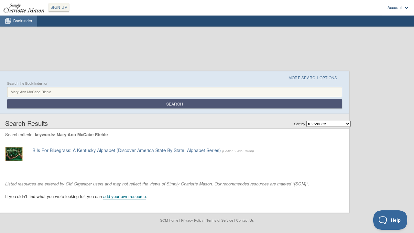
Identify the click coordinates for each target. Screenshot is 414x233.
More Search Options (313, 77)
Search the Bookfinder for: (28, 83)
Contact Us (245, 220)
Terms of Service (219, 220)
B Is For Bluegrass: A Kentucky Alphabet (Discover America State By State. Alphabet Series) (126, 150)
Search (174, 103)
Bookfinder (22, 20)
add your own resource (124, 196)
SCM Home (169, 220)
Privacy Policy (192, 220)
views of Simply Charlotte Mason (180, 184)
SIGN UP (58, 7)
